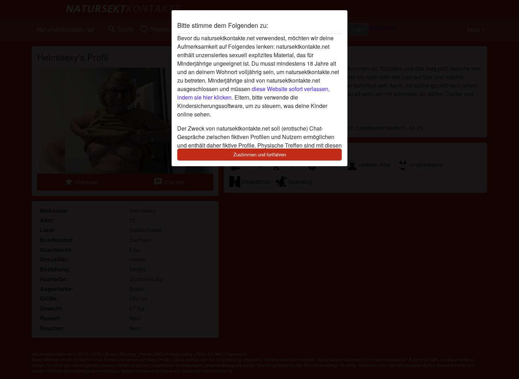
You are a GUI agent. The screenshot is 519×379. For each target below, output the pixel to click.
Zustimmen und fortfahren (259, 154)
